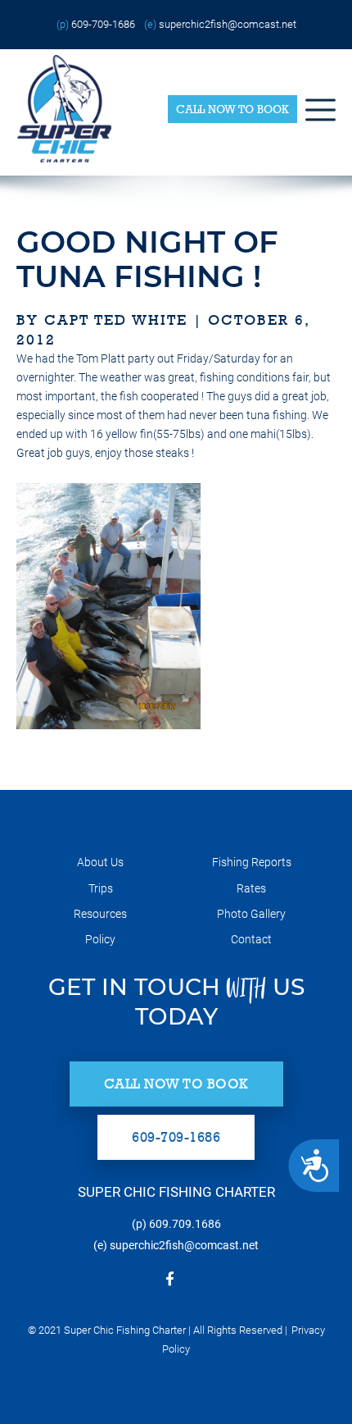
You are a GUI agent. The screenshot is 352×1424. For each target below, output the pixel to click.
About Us (100, 862)
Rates (251, 888)
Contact (251, 939)
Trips (100, 888)
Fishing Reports (251, 862)
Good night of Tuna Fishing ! (147, 258)
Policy (100, 939)
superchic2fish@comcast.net (227, 24)
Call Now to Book (232, 109)
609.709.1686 (185, 1223)
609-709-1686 (103, 24)
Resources (100, 913)
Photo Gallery (251, 913)
